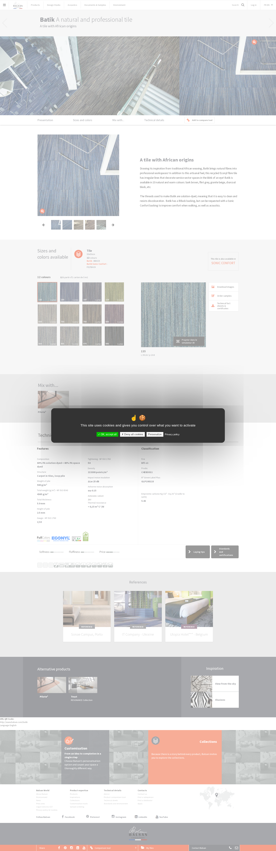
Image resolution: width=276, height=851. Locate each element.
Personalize (155, 434)
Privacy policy (172, 434)
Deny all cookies (133, 434)
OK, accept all (108, 434)
